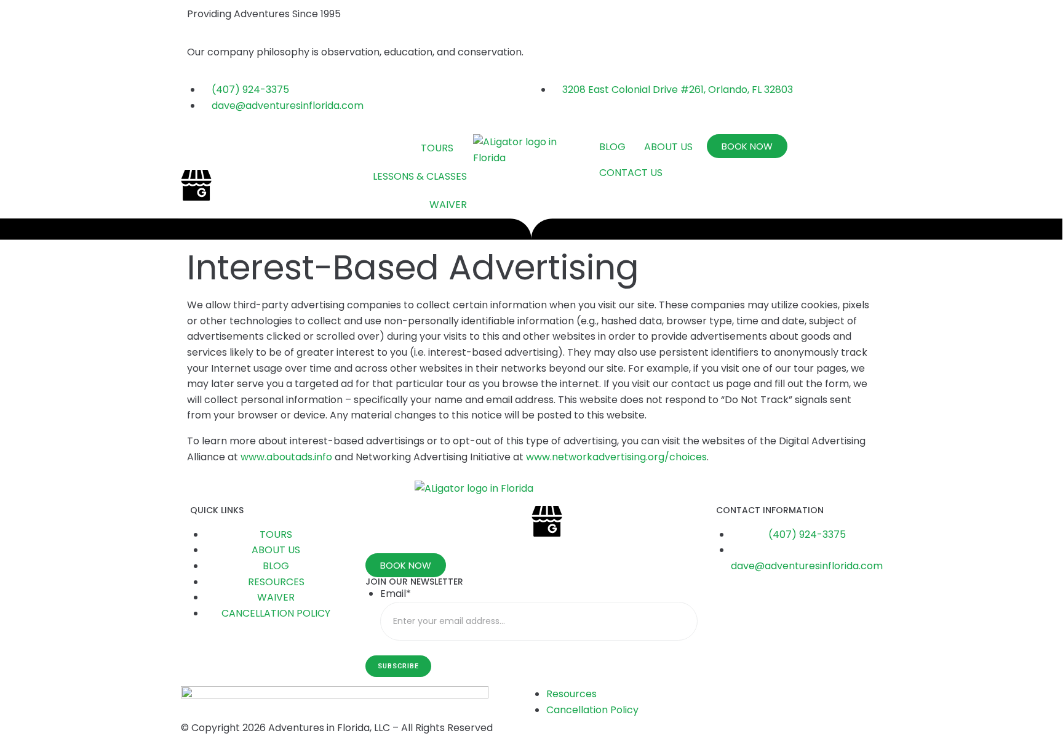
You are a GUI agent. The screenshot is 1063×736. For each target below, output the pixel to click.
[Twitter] (262, 149)
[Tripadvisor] (329, 149)
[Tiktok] (229, 185)
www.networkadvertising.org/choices (616, 457)
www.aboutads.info (286, 457)
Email (395, 593)
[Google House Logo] (196, 185)
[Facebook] (196, 149)
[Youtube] (296, 149)
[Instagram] (229, 149)
